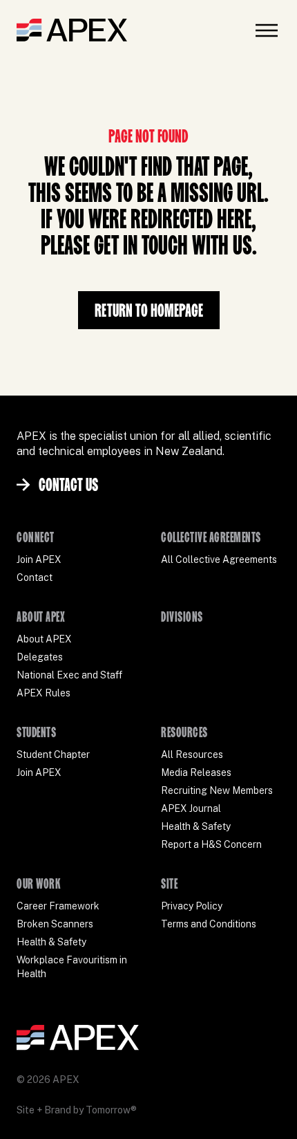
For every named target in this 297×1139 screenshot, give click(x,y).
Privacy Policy (191, 905)
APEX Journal (191, 808)
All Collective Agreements (219, 559)
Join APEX (39, 559)
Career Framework (58, 905)
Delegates (40, 657)
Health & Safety (196, 826)
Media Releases (196, 772)
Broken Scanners (55, 923)
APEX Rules (43, 692)
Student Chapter (53, 754)
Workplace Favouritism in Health (72, 966)
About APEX (44, 639)
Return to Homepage (149, 310)
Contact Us (68, 484)
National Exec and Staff (69, 674)
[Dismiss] (258, 1114)
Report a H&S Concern (211, 844)
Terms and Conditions (208, 923)
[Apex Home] (72, 30)
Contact (34, 577)
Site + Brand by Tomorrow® (77, 1109)
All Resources (192, 754)
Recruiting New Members (217, 790)
